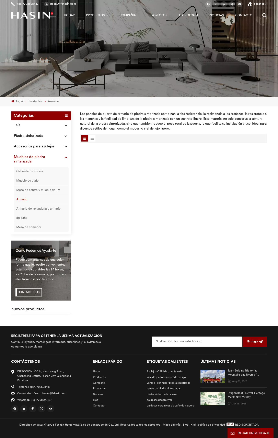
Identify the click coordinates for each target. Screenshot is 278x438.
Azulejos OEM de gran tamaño (165, 371)
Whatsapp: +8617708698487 (34, 400)
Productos (96, 15)
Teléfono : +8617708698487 (33, 387)
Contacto (243, 15)
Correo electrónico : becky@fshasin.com (41, 393)
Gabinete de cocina (29, 171)
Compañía (127, 15)
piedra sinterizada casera (162, 394)
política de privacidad (211, 424)
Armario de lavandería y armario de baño (38, 213)
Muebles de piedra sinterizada (29, 159)
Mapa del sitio (172, 424)
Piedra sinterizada (28, 136)
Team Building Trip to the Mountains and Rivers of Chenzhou (242, 373)
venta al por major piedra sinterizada (168, 383)
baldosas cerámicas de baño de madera (170, 405)
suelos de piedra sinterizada (163, 388)
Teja (17, 125)
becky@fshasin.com (63, 3)
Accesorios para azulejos (34, 146)
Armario (53, 101)
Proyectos (158, 15)
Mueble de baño (27, 180)
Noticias (217, 15)
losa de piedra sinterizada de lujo (166, 377)
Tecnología (188, 15)
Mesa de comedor (28, 227)
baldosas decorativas (159, 400)
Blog (96, 400)
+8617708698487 (27, 3)
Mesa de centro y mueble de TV (38, 190)
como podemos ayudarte (35, 251)
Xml (193, 424)
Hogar (69, 15)
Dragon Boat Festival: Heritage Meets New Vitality (246, 395)
